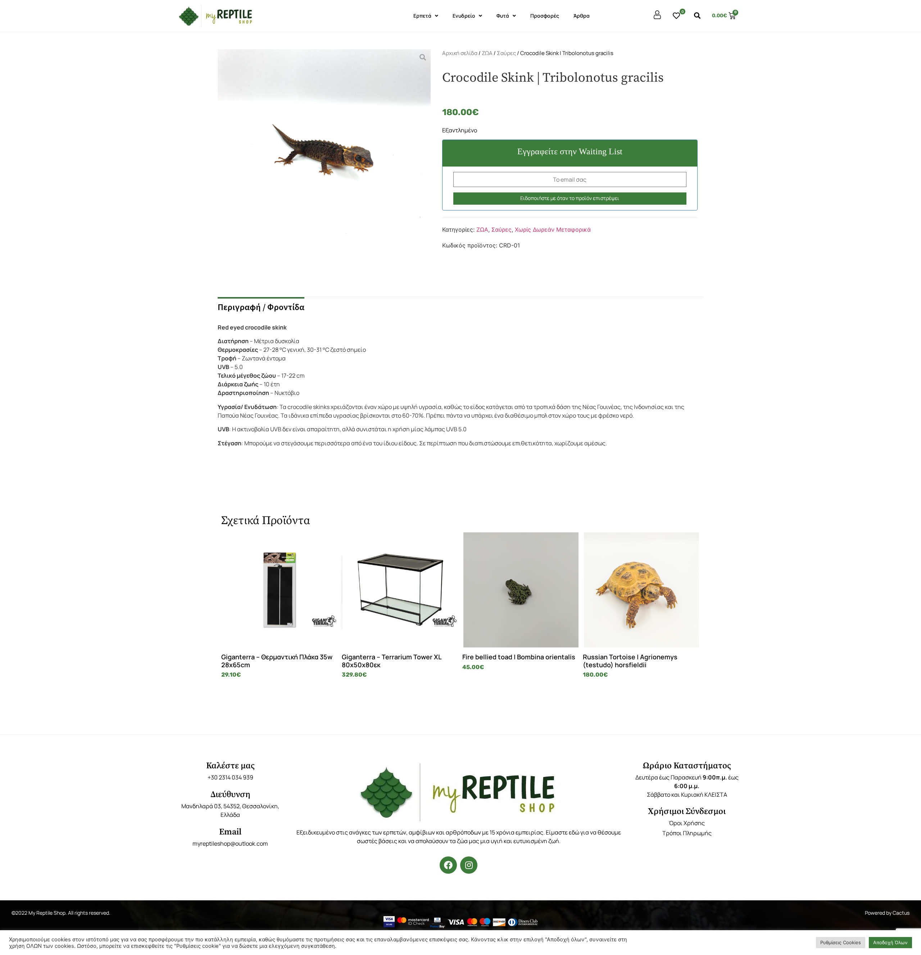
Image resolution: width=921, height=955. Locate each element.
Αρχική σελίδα (459, 53)
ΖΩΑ (487, 53)
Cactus (901, 912)
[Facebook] (448, 865)
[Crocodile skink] (324, 164)
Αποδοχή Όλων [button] (890, 942)
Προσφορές (544, 15)
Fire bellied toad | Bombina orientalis (518, 656)
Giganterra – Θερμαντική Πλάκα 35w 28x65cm (276, 660)
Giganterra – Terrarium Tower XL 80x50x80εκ (391, 660)
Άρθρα (581, 15)
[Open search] (697, 16)
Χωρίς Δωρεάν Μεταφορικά (553, 229)
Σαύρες (506, 53)
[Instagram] (468, 865)
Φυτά (502, 15)
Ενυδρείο (464, 15)
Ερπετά (422, 15)
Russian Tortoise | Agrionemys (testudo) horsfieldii (630, 660)
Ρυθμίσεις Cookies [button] (840, 942)
